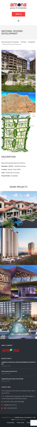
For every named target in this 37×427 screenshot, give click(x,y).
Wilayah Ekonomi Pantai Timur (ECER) (12, 379)
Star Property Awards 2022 (9, 371)
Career (28, 422)
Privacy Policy (10, 422)
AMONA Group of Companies (23, 417)
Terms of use (20, 422)
